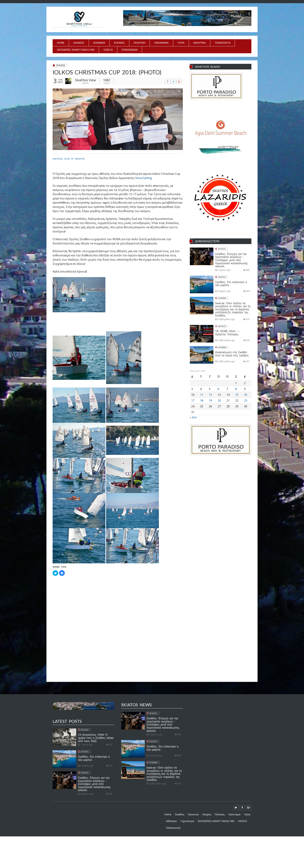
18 (201, 400)
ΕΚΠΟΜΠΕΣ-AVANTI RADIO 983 (75, 49)
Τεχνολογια (222, 42)
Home (60, 42)
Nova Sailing (143, 178)
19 (210, 400)
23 (245, 400)
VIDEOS (108, 49)
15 (236, 395)
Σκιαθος (78, 42)
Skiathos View (85, 80)
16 (245, 395)
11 (201, 395)
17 (192, 400)
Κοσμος (119, 42)
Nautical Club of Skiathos (69, 158)
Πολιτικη (139, 42)
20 (219, 400)
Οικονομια (161, 42)
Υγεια (181, 42)
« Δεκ (193, 417)
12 (210, 395)
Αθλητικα (199, 42)
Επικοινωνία (130, 49)
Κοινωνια (99, 42)
